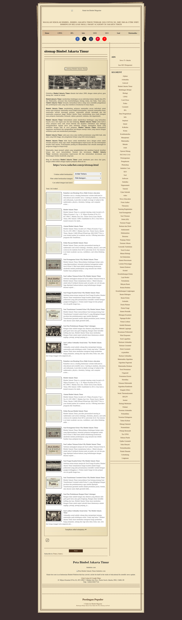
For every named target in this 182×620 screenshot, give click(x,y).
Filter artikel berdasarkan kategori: (61, 178)
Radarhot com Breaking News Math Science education (81, 193)
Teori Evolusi (125, 250)
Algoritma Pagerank (125, 363)
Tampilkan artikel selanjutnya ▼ (76, 529)
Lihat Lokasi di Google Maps (91, 578)
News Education (125, 199)
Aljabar (125, 76)
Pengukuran (125, 161)
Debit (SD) (125, 219)
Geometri (125, 107)
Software (125, 178)
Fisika (125, 103)
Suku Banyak (125, 444)
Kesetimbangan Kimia (125, 274)
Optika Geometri (125, 441)
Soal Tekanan (125, 216)
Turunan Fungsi (125, 223)
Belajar (83, 605)
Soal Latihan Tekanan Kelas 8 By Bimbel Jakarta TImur (82, 276)
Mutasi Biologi (125, 253)
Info (83, 33)
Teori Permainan (125, 369)
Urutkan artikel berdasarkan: (63, 174)
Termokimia (125, 281)
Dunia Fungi (125, 308)
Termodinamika (125, 448)
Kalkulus (125, 127)
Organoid (125, 373)
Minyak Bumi (125, 284)
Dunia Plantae (125, 305)
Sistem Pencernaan (125, 260)
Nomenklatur (125, 427)
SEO (106, 33)
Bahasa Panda (125, 438)
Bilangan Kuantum (125, 315)
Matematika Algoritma (125, 359)
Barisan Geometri (125, 345)
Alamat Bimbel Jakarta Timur (73, 226)
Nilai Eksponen (125, 335)
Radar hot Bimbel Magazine (93, 604)
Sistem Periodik (125, 311)
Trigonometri (125, 185)
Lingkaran (125, 458)
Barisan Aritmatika (125, 356)
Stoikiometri (125, 230)
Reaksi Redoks (125, 287)
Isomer (125, 400)
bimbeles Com (125, 168)
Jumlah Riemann (125, 325)
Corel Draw (125, 100)
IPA (72, 33)
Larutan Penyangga (125, 264)
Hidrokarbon (125, 233)
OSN (95, 33)
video (125, 195)
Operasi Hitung (125, 151)
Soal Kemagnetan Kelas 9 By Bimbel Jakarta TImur (80, 259)
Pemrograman (125, 158)
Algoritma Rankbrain (125, 386)
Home (47, 33)
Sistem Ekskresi (125, 267)
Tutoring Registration (125, 209)
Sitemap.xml (104, 605)
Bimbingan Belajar (125, 90)
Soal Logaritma (125, 339)
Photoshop (125, 165)
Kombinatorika (125, 134)
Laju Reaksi (125, 277)
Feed (108, 605)
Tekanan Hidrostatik (125, 383)
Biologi (125, 93)
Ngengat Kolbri (125, 318)
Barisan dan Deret (125, 226)
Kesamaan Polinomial (125, 332)
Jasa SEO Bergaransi (125, 65)
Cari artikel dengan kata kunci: (62, 183)
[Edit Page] (47, 542)
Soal (118, 33)
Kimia (125, 131)
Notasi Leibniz (125, 322)
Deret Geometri (125, 349)
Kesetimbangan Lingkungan (125, 291)
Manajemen (125, 138)
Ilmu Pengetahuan (125, 114)
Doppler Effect (125, 390)
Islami (125, 124)
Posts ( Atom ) (58, 554)
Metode (125, 144)
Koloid (125, 270)
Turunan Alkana (125, 243)
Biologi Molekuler (125, 403)
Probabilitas (125, 414)
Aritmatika (125, 80)
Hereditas (125, 380)
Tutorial (125, 189)
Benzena (125, 236)
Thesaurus (125, 206)
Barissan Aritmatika (125, 342)
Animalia (125, 301)
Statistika (125, 182)
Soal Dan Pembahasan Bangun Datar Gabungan (79, 326)
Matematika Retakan (125, 366)
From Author (125, 202)
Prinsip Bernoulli (125, 431)
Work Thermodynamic (125, 393)
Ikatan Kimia (125, 298)
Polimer (125, 407)
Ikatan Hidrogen (125, 294)
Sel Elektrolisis (125, 257)
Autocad (125, 83)
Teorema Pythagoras (125, 417)
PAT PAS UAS (125, 155)
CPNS (60, 33)
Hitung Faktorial (125, 424)
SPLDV (125, 397)
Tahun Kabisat (125, 421)
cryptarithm (125, 352)
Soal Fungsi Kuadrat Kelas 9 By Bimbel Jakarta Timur (81, 293)
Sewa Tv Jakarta (125, 60)
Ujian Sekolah (125, 192)
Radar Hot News (97, 605)
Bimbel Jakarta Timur (70, 209)
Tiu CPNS (125, 434)
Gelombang (125, 455)
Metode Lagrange (125, 328)
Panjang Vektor (125, 240)
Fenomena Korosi (125, 376)
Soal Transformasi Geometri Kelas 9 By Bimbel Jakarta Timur (84, 309)
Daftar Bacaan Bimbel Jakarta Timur (75, 243)
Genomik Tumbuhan (125, 247)
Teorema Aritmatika (125, 410)
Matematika (132, 33)
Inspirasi (125, 120)
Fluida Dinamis (125, 451)
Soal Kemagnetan (125, 212)
